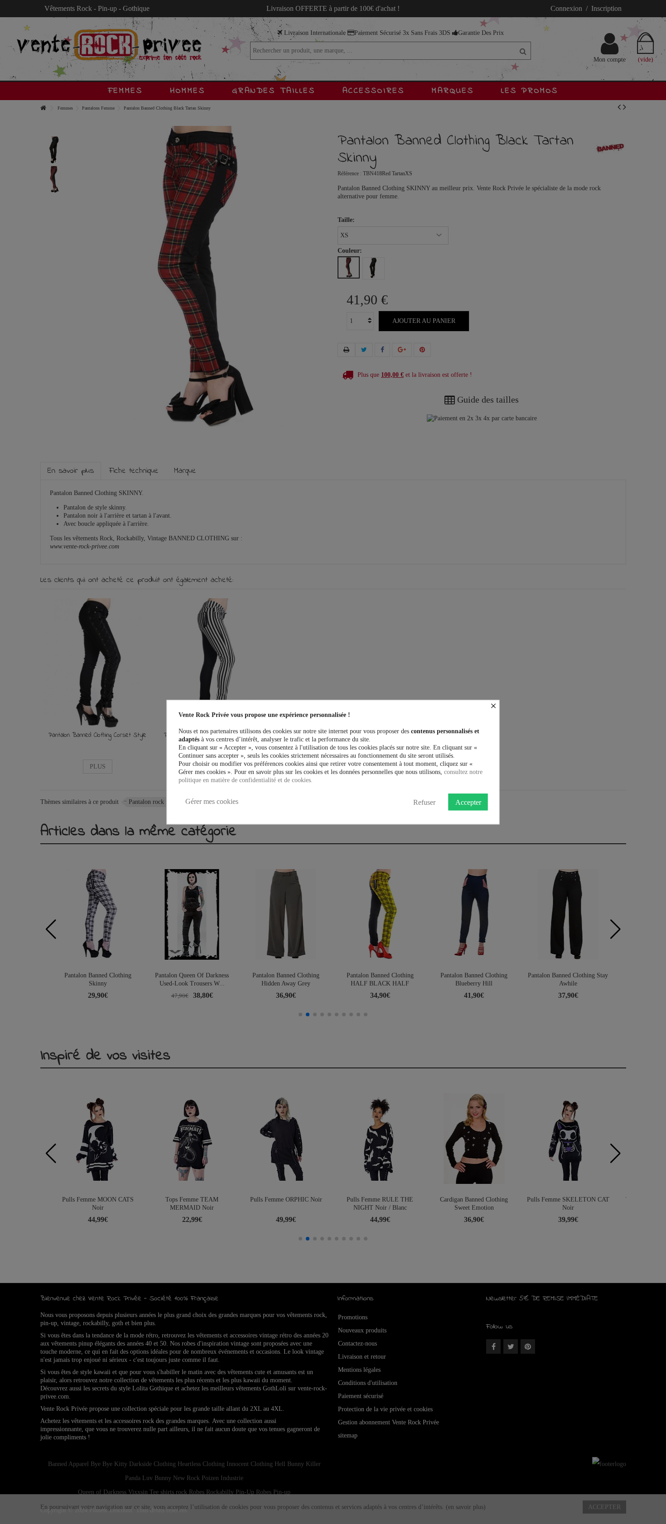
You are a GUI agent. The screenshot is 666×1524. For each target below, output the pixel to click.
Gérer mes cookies (211, 801)
